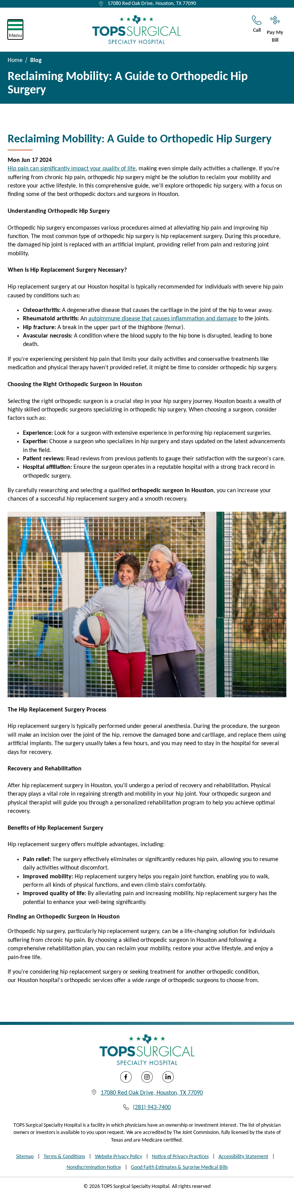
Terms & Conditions (64, 1157)
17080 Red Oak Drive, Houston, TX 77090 (152, 4)
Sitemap (25, 1157)
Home (15, 60)
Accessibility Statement (243, 1157)
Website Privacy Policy (118, 1157)
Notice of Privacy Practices (180, 1157)
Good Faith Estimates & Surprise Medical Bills (179, 1167)
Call (257, 30)
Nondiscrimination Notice (94, 1167)
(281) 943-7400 (152, 1107)
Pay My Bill (275, 36)
